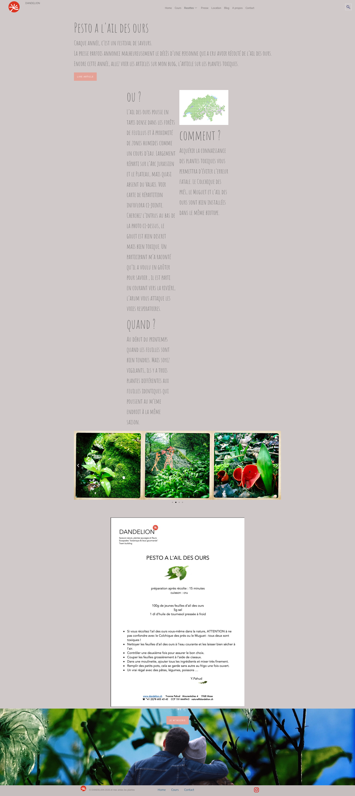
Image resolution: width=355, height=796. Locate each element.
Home (168, 7)
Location (216, 7)
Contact (250, 7)
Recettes (189, 7)
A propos (237, 7)
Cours (178, 7)
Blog (226, 7)
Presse (204, 7)
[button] (348, 7)
